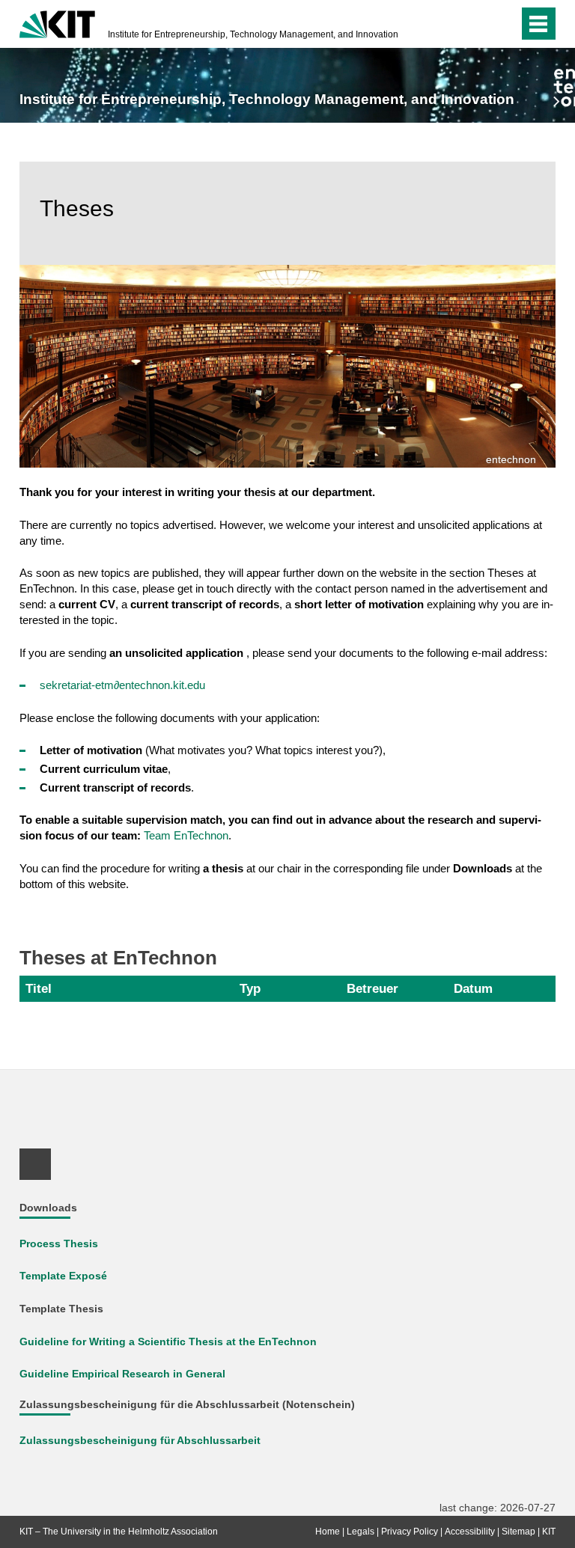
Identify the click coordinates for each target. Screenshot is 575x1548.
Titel (38, 988)
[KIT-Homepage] (57, 22)
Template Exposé (63, 1276)
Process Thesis (58, 1243)
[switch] (477, 24)
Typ (250, 988)
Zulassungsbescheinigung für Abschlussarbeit (140, 1440)
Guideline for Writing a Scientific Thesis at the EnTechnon (168, 1341)
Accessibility (470, 1531)
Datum (473, 988)
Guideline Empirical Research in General (122, 1374)
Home (327, 1531)
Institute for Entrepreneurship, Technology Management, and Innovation (253, 34)
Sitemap (518, 1531)
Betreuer (372, 988)
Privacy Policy (409, 1531)
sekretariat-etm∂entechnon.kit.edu (122, 685)
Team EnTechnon (186, 835)
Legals (360, 1531)
